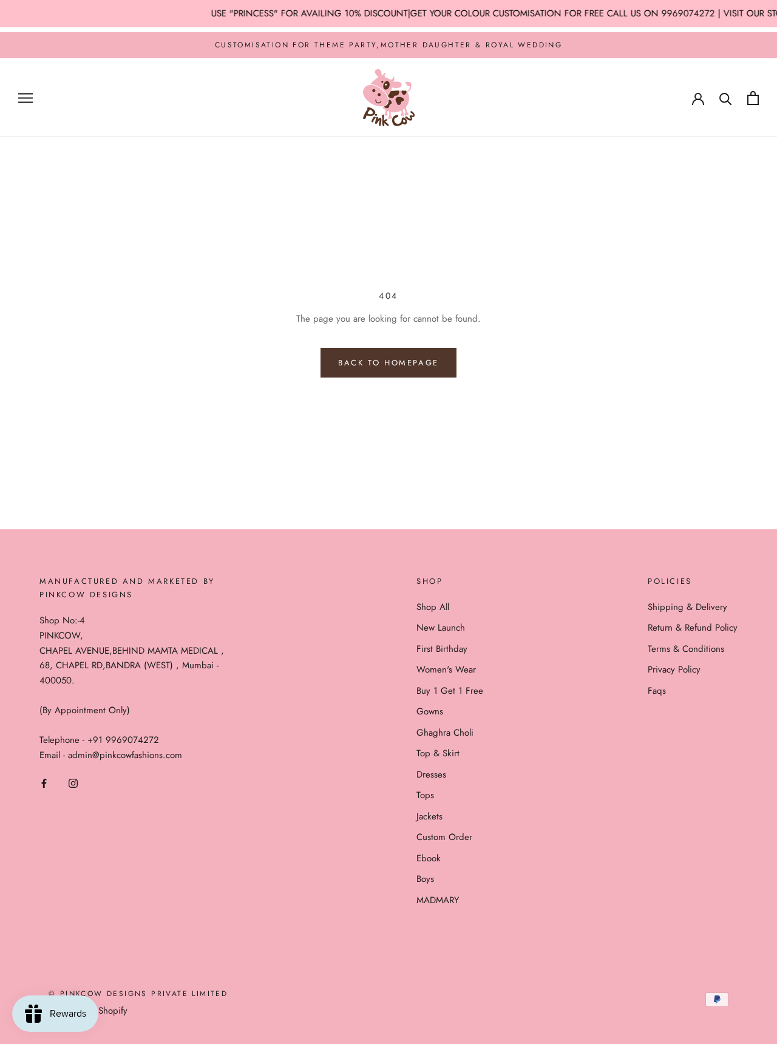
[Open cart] (753, 98)
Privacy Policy (674, 669)
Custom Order (444, 837)
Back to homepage (388, 362)
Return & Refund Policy (693, 627)
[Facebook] (44, 782)
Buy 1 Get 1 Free (449, 690)
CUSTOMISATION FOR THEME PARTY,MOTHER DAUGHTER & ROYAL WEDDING (388, 44)
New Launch (440, 627)
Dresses (431, 774)
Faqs (657, 690)
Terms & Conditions (686, 649)
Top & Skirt (438, 753)
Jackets (429, 816)
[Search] (725, 98)
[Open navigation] (25, 98)
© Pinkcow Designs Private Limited (138, 993)
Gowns (429, 711)
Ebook (428, 858)
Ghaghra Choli (444, 732)
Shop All (432, 607)
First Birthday (441, 649)
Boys (425, 879)
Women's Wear (446, 669)
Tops (425, 795)
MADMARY (437, 900)
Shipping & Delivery (687, 607)
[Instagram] (73, 782)
